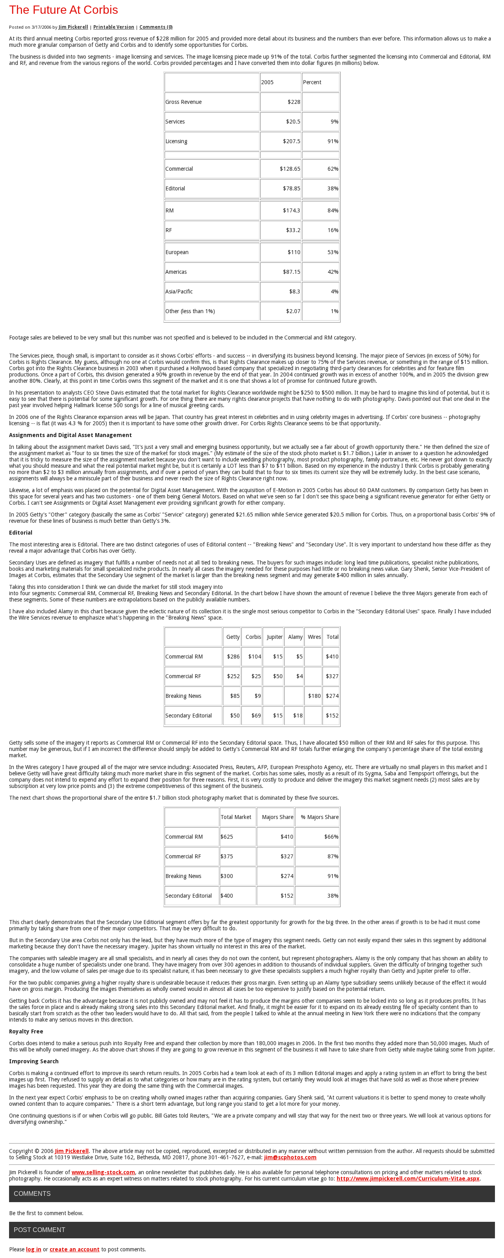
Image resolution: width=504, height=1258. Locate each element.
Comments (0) (155, 27)
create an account (75, 1249)
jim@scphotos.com (290, 1157)
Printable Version (113, 27)
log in (33, 1249)
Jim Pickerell (73, 27)
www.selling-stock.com (103, 1172)
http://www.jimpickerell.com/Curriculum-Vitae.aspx (408, 1178)
